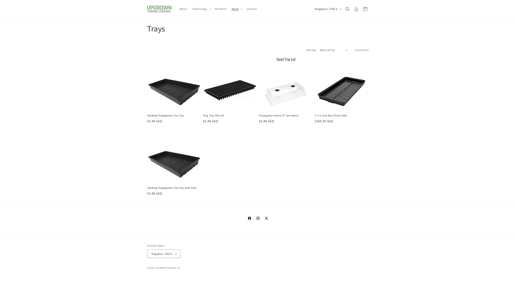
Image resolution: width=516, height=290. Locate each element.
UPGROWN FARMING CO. (167, 267)
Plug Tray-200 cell (213, 115)
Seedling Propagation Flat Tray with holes (172, 188)
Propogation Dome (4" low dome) (279, 115)
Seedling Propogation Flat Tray (165, 115)
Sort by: (311, 50)
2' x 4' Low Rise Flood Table (331, 115)
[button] (201, 9)
